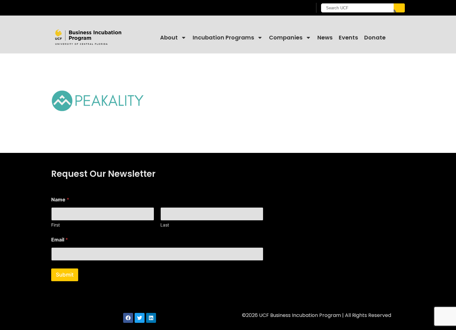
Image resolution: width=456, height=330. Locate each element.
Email (59, 240)
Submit (65, 275)
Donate (375, 37)
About (169, 37)
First (55, 224)
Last (164, 224)
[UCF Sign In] (292, 8)
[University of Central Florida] (101, 7)
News (325, 37)
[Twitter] (140, 318)
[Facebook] (128, 318)
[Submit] (399, 7)
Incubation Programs (223, 37)
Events (348, 37)
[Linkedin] (151, 318)
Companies (285, 37)
